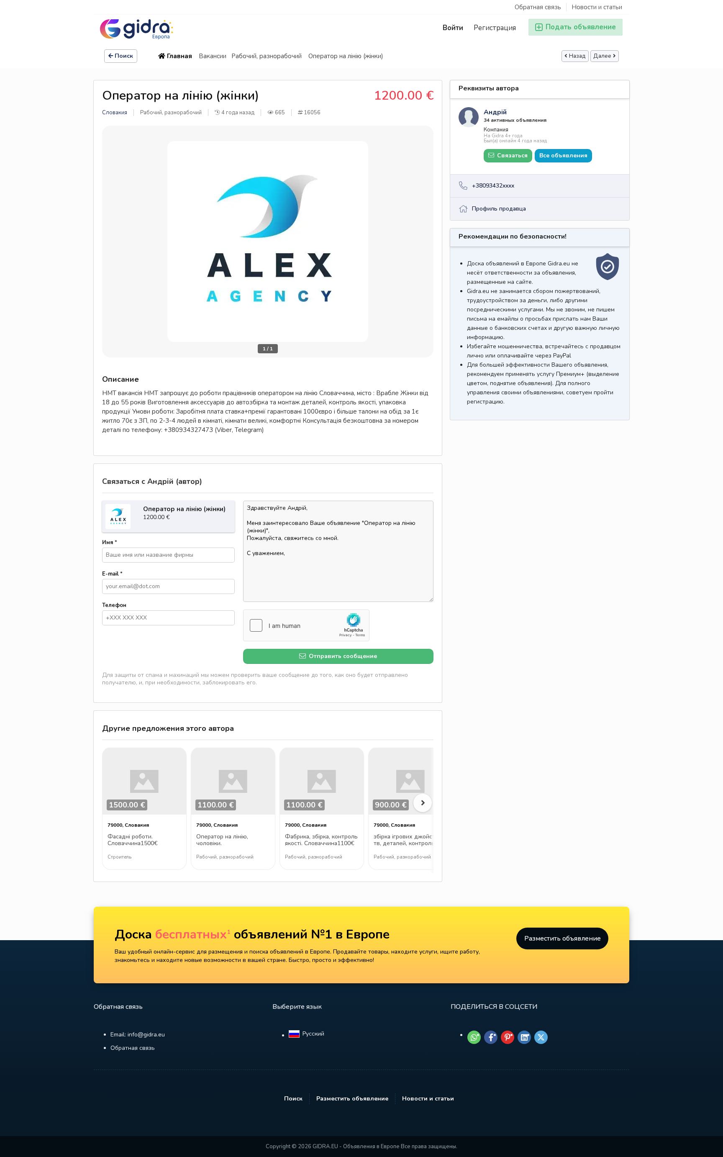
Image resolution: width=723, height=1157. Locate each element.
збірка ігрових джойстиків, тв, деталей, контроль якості (410, 840)
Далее (602, 56)
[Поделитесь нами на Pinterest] (507, 1037)
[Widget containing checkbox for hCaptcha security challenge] (306, 625)
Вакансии (212, 56)
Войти (453, 28)
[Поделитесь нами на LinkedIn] (524, 1037)
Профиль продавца (499, 209)
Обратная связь (538, 7)
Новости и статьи (597, 7)
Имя (109, 542)
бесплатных (193, 934)
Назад (577, 56)
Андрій (495, 112)
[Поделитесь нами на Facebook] (490, 1037)
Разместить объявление (562, 938)
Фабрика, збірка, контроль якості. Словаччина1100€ (321, 840)
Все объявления (563, 155)
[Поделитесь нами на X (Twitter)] (541, 1037)
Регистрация (495, 28)
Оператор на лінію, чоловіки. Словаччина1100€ (222, 840)
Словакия (114, 112)
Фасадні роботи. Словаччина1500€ (133, 840)
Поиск (124, 56)
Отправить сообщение (342, 656)
